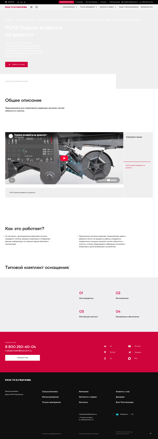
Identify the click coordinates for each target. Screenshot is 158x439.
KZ (24, 2)
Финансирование (50, 397)
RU (18, 2)
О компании (79, 2)
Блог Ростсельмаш (91, 2)
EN (21, 2)
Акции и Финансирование (128, 7)
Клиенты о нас (123, 391)
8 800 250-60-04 (20, 347)
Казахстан (124, 414)
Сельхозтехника (69, 7)
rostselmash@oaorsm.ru (18, 350)
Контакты (103, 2)
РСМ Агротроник (114, 2)
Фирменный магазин (66, 2)
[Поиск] (36, 7)
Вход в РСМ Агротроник (14, 394)
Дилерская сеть (147, 7)
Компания (83, 391)
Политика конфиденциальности (51, 434)
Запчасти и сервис (107, 7)
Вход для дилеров (11, 391)
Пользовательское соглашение (88, 434)
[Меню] (31, 7)
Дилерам (120, 397)
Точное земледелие (87, 7)
